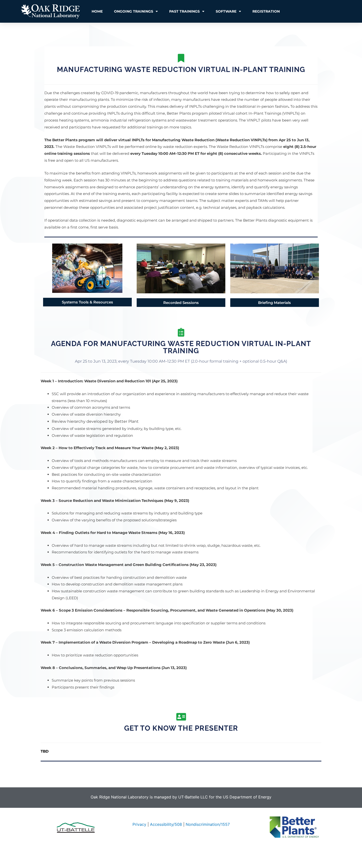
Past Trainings (184, 11)
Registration (266, 11)
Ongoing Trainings (133, 11)
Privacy (139, 824)
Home (97, 11)
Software (226, 11)
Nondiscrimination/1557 (208, 824)
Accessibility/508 (166, 824)
